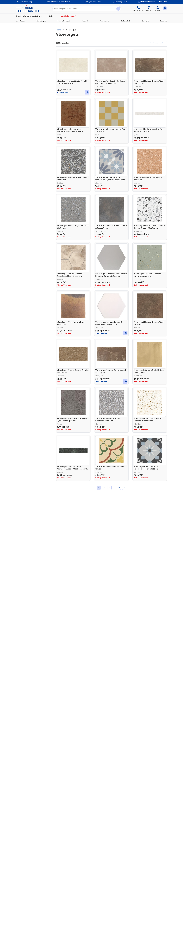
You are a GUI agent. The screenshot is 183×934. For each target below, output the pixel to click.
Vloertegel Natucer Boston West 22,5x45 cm (149, 82)
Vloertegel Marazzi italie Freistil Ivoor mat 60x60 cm (72, 82)
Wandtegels (41, 21)
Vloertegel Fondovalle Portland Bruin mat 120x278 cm (110, 82)
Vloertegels (20, 21)
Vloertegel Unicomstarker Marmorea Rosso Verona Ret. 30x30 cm (70, 130)
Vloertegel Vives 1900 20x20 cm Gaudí (110, 467)
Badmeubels (125, 21)
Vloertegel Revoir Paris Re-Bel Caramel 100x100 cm (148, 419)
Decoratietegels (64, 21)
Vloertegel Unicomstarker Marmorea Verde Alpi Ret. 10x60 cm (72, 467)
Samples (163, 21)
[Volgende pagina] (124, 488)
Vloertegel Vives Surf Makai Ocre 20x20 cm (110, 130)
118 (119, 488)
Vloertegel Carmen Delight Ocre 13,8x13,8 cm (149, 371)
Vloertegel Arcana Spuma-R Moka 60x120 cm (73, 371)
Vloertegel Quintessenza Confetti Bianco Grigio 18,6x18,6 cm (149, 226)
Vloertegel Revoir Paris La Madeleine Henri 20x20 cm (146, 467)
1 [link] (98, 488)
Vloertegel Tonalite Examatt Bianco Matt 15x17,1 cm (108, 323)
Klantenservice (138, 10)
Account (157, 10)
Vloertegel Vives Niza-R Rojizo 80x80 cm (148, 178)
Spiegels (145, 21)
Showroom (149, 10)
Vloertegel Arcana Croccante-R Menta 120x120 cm (148, 275)
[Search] (118, 9)
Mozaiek (85, 21)
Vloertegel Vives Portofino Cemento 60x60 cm (107, 419)
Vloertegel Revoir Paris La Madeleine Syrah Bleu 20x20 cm (110, 178)
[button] (165, 8)
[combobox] (86, 8)
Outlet (51, 16)
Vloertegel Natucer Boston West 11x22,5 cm (110, 371)
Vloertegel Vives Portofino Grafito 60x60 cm (72, 178)
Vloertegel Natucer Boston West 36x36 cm (149, 323)
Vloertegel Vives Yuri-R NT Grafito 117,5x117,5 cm (111, 226)
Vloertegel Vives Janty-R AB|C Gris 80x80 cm (73, 226)
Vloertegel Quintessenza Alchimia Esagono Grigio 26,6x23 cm (111, 275)
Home (58, 29)
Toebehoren (104, 21)
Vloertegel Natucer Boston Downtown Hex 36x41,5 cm (69, 275)
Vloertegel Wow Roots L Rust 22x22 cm (70, 323)
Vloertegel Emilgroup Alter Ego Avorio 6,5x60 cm (148, 130)
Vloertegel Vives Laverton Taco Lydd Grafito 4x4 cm (72, 419)
